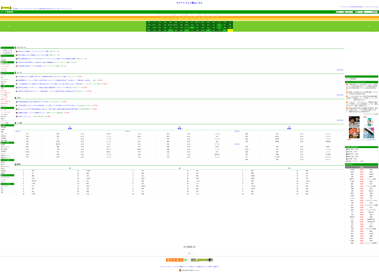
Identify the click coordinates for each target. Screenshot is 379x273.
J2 (162, 15)
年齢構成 (3, 151)
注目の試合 (49, 8)
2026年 (162, 17)
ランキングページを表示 (371, 114)
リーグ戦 (19, 123)
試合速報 (15, 8)
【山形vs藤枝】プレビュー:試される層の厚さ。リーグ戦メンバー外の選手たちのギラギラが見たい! (47, 105)
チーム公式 (4, 114)
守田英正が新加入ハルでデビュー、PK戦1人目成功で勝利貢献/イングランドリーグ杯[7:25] (44, 87)
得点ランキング (5, 147)
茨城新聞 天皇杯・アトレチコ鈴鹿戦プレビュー (32, 112)
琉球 (208, 30)
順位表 (3, 162)
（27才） (355, 151)
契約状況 (3, 136)
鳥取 (203, 27)
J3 (166, 15)
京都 (170, 27)
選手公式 (3, 81)
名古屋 (154, 27)
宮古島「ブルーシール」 (25, 116)
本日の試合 (349, 164)
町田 (159, 25)
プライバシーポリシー (166, 266)
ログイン (3, 58)
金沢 (219, 25)
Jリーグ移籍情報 (351, 79)
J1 (159, 15)
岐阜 (159, 27)
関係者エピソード (6, 158)
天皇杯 (200, 15)
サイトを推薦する (179, 266)
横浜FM (170, 25)
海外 (224, 30)
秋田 (165, 22)
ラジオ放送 (4, 95)
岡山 (208, 27)
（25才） (356, 154)
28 (207, 19)
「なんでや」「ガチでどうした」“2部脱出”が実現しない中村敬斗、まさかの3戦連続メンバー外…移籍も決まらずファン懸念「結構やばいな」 (362, 103)
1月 (167, 17)
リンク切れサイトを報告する (194, 266)
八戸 (154, 22)
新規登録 (3, 60)
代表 (219, 30)
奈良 (192, 27)
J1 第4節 (70, 127)
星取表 (3, 173)
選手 (2, 192)
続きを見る (340, 70)
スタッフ (3, 153)
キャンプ (3, 105)
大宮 (219, 22)
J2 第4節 (180, 127)
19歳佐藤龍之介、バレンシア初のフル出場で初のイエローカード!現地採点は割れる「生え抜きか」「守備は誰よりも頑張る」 (55, 80)
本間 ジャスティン (353, 161)
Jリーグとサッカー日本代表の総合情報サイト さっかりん (355, 7)
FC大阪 (187, 27)
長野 (203, 25)
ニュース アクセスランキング (356, 82)
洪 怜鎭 (350, 159)
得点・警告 (4, 140)
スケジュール (68, 8)
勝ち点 (3, 164)
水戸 (192, 22)
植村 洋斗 (351, 154)
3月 (175, 17)
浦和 (214, 22)
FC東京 (149, 25)
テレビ (54, 8)
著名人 (3, 84)
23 (177, 19)
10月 (203, 17)
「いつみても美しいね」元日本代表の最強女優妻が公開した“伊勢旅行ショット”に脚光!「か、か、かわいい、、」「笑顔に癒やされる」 (361, 98)
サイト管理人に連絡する (212, 266)
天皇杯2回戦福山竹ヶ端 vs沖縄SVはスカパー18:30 (33, 102)
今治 (154, 30)
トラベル (62, 8)
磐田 (230, 25)
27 (201, 19)
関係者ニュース (5, 155)
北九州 (171, 30)
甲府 (192, 25)
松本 (197, 25)
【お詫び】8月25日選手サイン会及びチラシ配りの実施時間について (38, 62)
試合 (2, 77)
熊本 (186, 30)
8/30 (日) (237, 144)
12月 (212, 17)
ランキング (36, 8)
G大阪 (176, 27)
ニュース (20, 8)
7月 (191, 17)
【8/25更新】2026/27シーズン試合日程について (32, 66)
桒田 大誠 (351, 156)
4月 (179, 17)
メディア (3, 121)
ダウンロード (4, 186)
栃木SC (197, 22)
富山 (214, 25)
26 (195, 19)
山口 (219, 27)
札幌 (148, 22)
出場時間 (3, 138)
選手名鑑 (3, 127)
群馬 (208, 22)
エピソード (4, 134)
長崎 (181, 30)
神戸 (197, 27)
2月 (171, 17)
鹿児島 (203, 30)
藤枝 (148, 27)
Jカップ (192, 15)
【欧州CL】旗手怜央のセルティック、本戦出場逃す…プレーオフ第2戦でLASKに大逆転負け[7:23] (46, 91)
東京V (154, 25)
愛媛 (148, 30)
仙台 (159, 22)
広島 (214, 27)
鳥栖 (176, 30)
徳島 (230, 27)
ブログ (3, 181)
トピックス (4, 71)
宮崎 (197, 30)
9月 (199, 17)
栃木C (203, 22)
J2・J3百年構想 (183, 15)
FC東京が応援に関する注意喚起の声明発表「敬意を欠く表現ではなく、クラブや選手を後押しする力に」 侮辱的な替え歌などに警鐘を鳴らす (362, 109)
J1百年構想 (173, 15)
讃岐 (224, 27)
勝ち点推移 (4, 149)
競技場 (3, 144)
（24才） (356, 156)
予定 (217, 17)
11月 (208, 17)
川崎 (165, 25)
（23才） (355, 159)
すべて (230, 30)
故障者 (41, 8)
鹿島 (186, 22)
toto (58, 8)
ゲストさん (375, 7)
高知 (159, 30)
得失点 (3, 168)
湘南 (181, 25)
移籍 (44, 8)
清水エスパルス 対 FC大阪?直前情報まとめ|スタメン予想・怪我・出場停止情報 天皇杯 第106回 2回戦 (48, 109)
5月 (183, 17)
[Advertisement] (189, 39)
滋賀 (165, 27)
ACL (205, 15)
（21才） (362, 161)
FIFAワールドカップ (215, 15)
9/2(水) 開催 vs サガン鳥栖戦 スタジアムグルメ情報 (33, 55)
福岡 (165, 30)
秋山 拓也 (351, 149)
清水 (224, 25)
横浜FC (176, 25)
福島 (176, 22)
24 (183, 19)
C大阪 (181, 27)
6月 (187, 17)
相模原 (187, 25)
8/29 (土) (17, 131)
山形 (170, 22)
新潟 (208, 25)
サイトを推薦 (4, 123)
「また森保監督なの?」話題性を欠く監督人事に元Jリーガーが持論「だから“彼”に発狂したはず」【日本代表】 (50, 84)
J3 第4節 (289, 127)
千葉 (224, 22)
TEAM (189, 247)
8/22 (171, 19)
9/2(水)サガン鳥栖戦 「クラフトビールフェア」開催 (33, 51)
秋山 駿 (350, 151)
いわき (181, 22)
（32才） (356, 149)
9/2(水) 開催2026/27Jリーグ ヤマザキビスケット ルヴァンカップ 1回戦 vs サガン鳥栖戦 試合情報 (47, 58)
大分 (192, 30)
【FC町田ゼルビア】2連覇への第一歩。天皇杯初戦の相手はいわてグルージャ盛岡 (42, 76)
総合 (214, 30)
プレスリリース (28, 8)
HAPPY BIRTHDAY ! (352, 147)
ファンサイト (4, 79)
